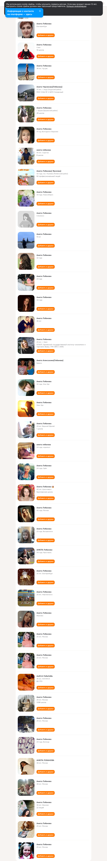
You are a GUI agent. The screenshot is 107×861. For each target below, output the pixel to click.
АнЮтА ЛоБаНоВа (45, 676)
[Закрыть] (40, 11)
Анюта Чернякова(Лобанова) (49, 87)
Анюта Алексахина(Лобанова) (50, 360)
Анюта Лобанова (44, 23)
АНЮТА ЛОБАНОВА (45, 760)
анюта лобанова (44, 150)
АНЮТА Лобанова (44, 550)
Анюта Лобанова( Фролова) (49, 171)
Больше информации (76, 6)
